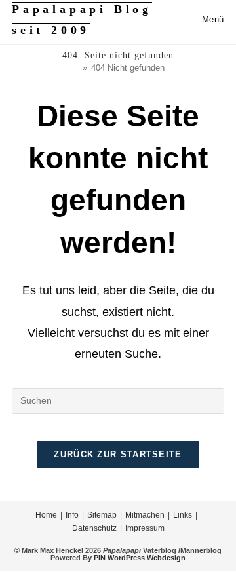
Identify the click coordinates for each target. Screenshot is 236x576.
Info (72, 515)
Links (182, 515)
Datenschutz (94, 528)
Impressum (145, 528)
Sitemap (102, 515)
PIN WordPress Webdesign (140, 558)
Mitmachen (145, 515)
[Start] (75, 68)
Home (46, 515)
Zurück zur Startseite (118, 454)
